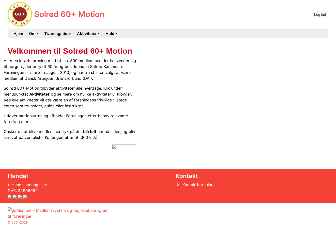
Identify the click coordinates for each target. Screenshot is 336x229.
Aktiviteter (87, 33)
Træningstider (57, 33)
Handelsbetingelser (29, 184)
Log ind (320, 14)
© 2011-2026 (18, 222)
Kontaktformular (198, 184)
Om (32, 33)
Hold (110, 33)
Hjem (18, 33)
